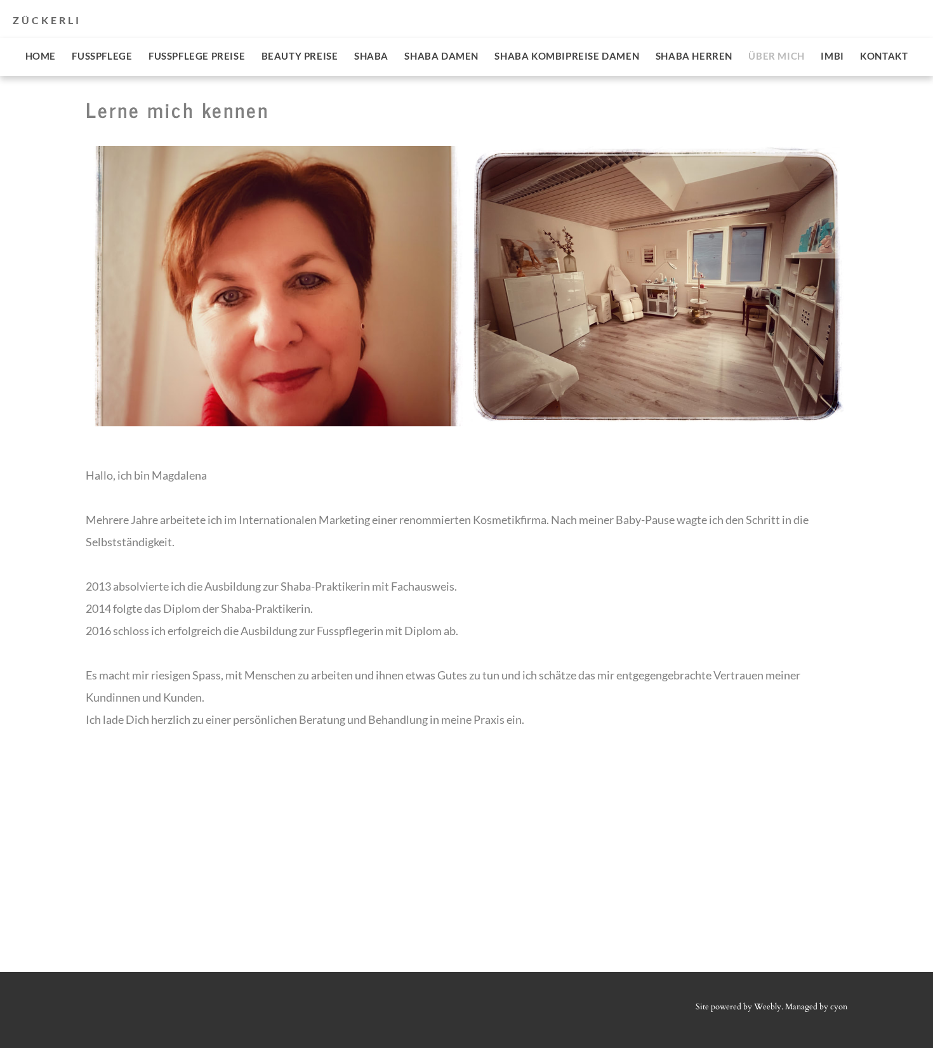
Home (40, 56)
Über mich (776, 56)
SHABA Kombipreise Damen (566, 56)
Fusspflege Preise (197, 56)
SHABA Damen (441, 56)
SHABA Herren (694, 56)
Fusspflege (102, 56)
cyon (838, 1006)
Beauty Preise (299, 56)
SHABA (371, 56)
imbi (832, 56)
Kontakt (884, 56)
